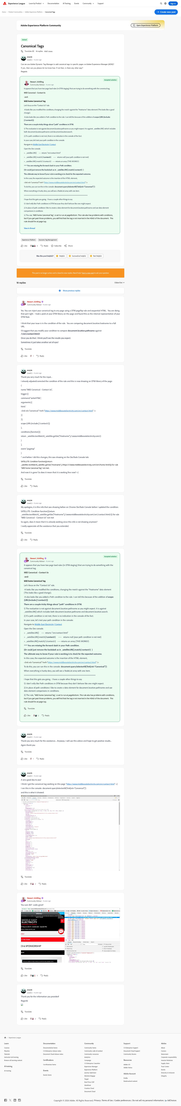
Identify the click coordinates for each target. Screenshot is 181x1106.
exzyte (29, 57)
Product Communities (15, 12)
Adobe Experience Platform (34, 12)
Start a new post (88, 273)
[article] (70, 329)
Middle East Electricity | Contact (44, 144)
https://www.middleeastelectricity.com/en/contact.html (64, 182)
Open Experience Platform (147, 25)
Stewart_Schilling (37, 82)
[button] (166, 12)
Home (4, 12)
